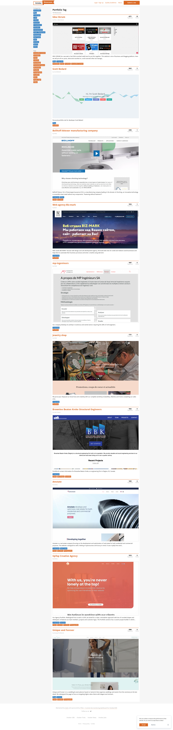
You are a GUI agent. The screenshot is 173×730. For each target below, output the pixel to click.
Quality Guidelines (110, 3)
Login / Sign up (98, 3)
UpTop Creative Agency (65, 556)
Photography (38, 72)
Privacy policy (86, 723)
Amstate (57, 481)
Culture (36, 20)
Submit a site (131, 3)
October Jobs (102, 717)
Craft (35, 18)
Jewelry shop (59, 335)
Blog (35, 13)
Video (35, 82)
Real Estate (37, 37)
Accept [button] (144, 725)
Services (36, 42)
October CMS (71, 717)
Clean (35, 58)
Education (37, 27)
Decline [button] (153, 725)
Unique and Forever (63, 630)
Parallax (36, 70)
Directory (36, 22)
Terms (79, 723)
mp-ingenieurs (61, 263)
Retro (35, 77)
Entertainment (38, 30)
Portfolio (36, 75)
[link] (168, 725)
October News (92, 717)
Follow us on (86, 711)
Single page (37, 79)
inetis (66, 708)
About (120, 3)
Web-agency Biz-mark (64, 205)
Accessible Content (39, 53)
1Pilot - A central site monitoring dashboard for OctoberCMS (98, 708)
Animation (37, 55)
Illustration (37, 67)
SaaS (35, 39)
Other (35, 47)
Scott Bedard (59, 69)
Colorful (36, 60)
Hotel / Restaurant (39, 32)
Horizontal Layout (39, 65)
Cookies (93, 723)
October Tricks (81, 717)
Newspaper (37, 35)
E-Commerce (37, 25)
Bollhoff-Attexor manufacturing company (75, 130)
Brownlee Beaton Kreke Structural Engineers (77, 409)
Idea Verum (59, 17)
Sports (36, 44)
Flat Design (37, 62)
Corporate (37, 15)
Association (37, 10)
